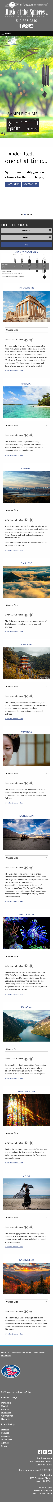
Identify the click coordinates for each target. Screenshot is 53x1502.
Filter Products (15, 225)
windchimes (13, 1352)
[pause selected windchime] (31, 340)
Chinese (5, 1409)
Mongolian (6, 1412)
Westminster (7, 1416)
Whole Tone (6, 1439)
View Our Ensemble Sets (14, 371)
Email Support (45, 1487)
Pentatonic (6, 1403)
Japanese (5, 1436)
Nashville (5, 1419)
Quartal (4, 1406)
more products (27, 1352)
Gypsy (4, 1446)
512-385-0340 (26, 21)
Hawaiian (5, 1430)
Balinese (5, 1433)
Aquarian (5, 1442)
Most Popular (30, 184)
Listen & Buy (13, 184)
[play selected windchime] (26, 340)
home (3, 1352)
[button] (21, 214)
